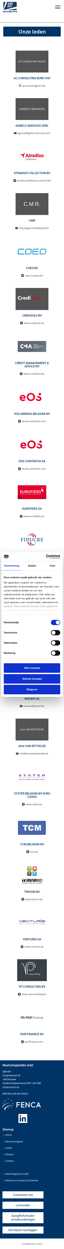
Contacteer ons (23, 1195)
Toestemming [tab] (11, 565)
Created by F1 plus (32, 1243)
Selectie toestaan (32, 678)
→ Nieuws (8, 1154)
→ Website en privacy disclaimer (20, 1180)
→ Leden (7, 1147)
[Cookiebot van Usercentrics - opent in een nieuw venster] (46, 557)
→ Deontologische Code (15, 1173)
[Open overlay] (57, 7)
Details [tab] (32, 565)
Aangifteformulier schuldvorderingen (23, 1217)
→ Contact (8, 1160)
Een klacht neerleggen (23, 1230)
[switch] (55, 632)
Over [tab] (52, 565)
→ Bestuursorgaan (12, 1141)
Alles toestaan (32, 667)
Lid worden (23, 1205)
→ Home (7, 1134)
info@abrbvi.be (10, 1087)
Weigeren (32, 689)
